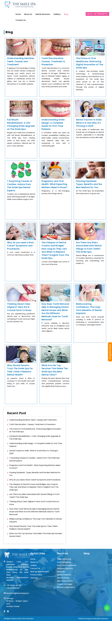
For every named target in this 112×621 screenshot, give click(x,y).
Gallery (56, 14)
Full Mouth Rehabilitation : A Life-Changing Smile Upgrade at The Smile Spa (34, 437)
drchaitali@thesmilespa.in (17, 593)
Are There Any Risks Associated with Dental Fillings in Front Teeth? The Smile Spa (34, 495)
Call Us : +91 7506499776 (96, 14)
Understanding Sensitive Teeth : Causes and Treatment (33, 420)
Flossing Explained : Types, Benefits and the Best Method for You (34, 474)
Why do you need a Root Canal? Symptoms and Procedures (34, 479)
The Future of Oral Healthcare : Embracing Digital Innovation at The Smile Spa (35, 430)
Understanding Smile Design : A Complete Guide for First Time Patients (35, 445)
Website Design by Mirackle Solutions (93, 618)
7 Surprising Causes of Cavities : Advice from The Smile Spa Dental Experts (34, 459)
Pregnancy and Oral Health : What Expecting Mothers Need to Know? (34, 466)
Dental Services (42, 14)
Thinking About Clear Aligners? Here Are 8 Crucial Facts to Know (34, 503)
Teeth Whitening (64, 559)
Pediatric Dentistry (65, 568)
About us (28, 14)
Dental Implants (64, 575)
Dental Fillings (63, 578)
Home (18, 14)
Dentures (61, 571)
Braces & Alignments (66, 587)
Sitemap (34, 578)
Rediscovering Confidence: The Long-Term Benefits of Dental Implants (35, 520)
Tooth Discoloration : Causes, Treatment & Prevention (32, 424)
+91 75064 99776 (13, 585)
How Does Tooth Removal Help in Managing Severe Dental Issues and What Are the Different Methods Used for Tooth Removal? (34, 512)
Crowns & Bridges (64, 584)
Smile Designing (64, 562)
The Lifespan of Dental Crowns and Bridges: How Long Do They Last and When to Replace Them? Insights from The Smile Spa (33, 487)
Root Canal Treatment (66, 565)
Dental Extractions (65, 581)
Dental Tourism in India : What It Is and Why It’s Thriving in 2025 (33, 452)
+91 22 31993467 (13, 588)
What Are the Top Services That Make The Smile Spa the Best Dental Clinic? (35, 535)
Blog (66, 14)
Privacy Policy (36, 575)
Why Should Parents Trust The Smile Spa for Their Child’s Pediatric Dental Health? (33, 527)
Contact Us (21, 20)
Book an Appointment (39, 571)
